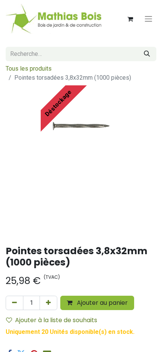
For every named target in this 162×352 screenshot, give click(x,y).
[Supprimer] (14, 303)
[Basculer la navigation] (148, 19)
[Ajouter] (48, 303)
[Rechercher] (147, 54)
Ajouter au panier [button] (101, 302)
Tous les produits (29, 68)
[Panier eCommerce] (130, 18)
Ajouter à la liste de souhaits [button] (56, 320)
